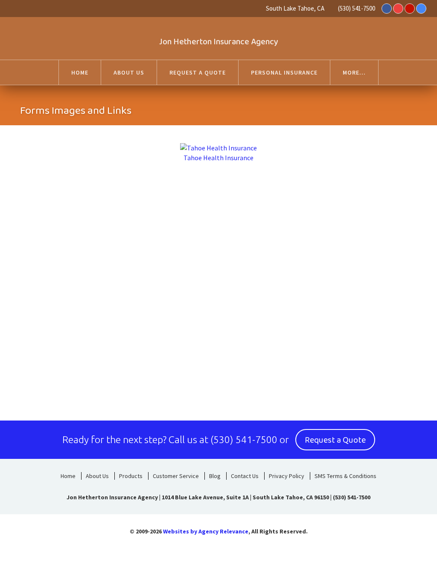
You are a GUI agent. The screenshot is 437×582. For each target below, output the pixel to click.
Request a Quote (335, 440)
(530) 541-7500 (356, 8)
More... (354, 72)
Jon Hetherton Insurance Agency (218, 42)
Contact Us (245, 476)
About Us (97, 476)
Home (68, 476)
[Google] (421, 8)
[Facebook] (387, 8)
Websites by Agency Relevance (205, 531)
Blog (215, 476)
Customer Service (176, 476)
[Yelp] (410, 8)
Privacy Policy (286, 476)
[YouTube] (398, 8)
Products (131, 476)
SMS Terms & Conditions (345, 476)
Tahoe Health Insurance (218, 157)
